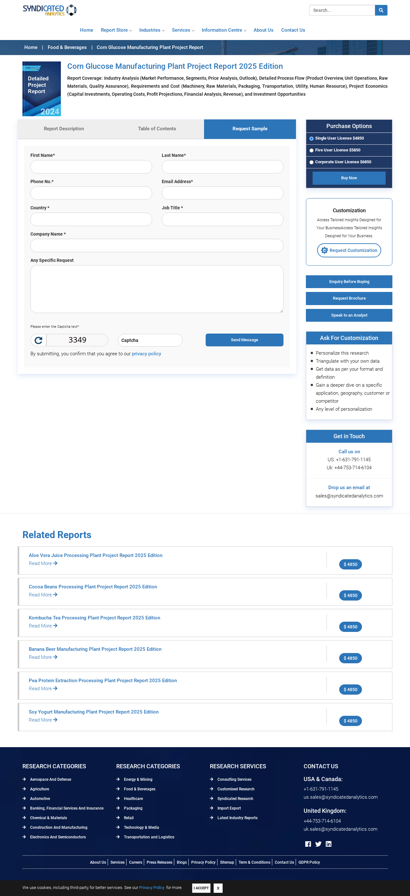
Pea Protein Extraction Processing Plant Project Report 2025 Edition (103, 680)
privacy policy (146, 354)
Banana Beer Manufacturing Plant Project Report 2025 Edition (95, 649)
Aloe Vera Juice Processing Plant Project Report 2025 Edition (95, 555)
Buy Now (349, 177)
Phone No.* (41, 181)
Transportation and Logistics (148, 837)
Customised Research (236, 789)
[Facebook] (308, 844)
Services (181, 30)
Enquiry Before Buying (349, 281)
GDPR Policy (309, 862)
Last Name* (174, 155)
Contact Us (284, 862)
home (86, 30)
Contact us (293, 30)
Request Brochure (349, 298)
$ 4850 (350, 564)
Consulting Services (234, 779)
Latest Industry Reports (237, 818)
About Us (98, 862)
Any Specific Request (52, 260)
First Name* (42, 155)
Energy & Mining (137, 779)
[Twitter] (318, 844)
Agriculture (39, 789)
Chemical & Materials (48, 818)
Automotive (39, 798)
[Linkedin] (329, 844)
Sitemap (227, 862)
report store (114, 30)
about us (264, 30)
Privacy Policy (203, 862)
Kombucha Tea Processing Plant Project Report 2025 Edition (94, 618)
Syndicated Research (235, 798)
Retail (128, 818)
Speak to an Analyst (349, 315)
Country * (39, 207)
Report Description (64, 129)
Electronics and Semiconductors (57, 837)
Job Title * (172, 207)
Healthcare (133, 798)
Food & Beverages (139, 789)
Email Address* (177, 181)
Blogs (182, 862)
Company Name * (48, 234)
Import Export (229, 808)
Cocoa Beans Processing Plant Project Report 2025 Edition (93, 587)
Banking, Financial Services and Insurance (66, 808)
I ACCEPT (201, 888)
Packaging (133, 808)
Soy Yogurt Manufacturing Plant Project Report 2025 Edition (94, 712)
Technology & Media (141, 827)
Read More (41, 563)
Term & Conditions (254, 862)
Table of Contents (157, 129)
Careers (135, 862)
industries (149, 30)
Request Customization (353, 250)
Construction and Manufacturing (58, 827)
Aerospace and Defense (50, 779)
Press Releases (159, 862)
